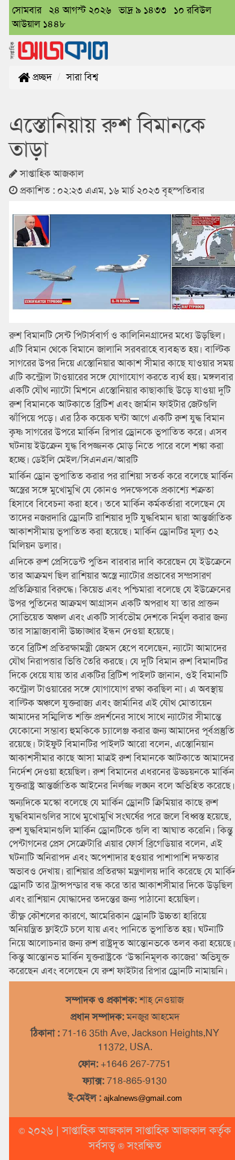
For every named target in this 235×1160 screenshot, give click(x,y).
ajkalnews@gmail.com (143, 1098)
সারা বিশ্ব (82, 77)
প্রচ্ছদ (41, 77)
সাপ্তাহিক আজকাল (99, 1130)
